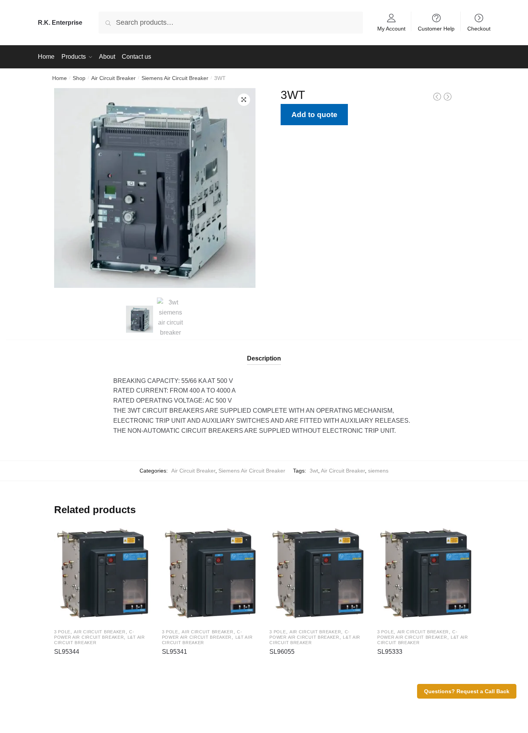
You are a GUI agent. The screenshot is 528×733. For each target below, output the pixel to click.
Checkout (479, 28)
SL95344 (66, 651)
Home (59, 78)
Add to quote (314, 115)
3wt (314, 471)
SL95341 (174, 651)
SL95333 (389, 651)
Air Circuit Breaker (113, 78)
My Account (391, 28)
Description (264, 358)
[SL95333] (425, 574)
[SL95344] (102, 574)
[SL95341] (210, 574)
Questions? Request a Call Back (466, 691)
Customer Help (436, 28)
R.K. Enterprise (60, 22)
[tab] (264, 352)
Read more (102, 664)
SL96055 (282, 651)
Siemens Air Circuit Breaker (174, 78)
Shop (79, 78)
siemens (378, 471)
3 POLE (62, 631)
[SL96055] (317, 574)
